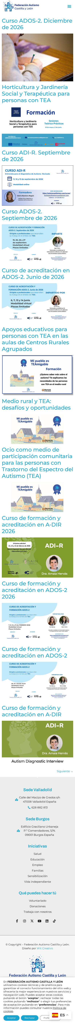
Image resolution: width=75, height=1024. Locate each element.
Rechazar (30, 1018)
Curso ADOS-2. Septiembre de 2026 (29, 214)
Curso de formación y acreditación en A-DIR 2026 (32, 525)
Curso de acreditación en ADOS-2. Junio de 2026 (36, 273)
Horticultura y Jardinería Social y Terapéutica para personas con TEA (36, 94)
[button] (69, 6)
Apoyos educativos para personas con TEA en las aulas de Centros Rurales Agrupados (35, 339)
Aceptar (11, 1018)
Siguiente (65, 771)
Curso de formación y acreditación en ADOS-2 (34, 652)
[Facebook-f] (17, 921)
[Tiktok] (54, 921)
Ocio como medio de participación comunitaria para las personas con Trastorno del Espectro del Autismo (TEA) (37, 462)
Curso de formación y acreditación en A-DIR (32, 711)
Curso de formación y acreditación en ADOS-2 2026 (34, 590)
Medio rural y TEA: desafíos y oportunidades (36, 404)
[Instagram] (24, 921)
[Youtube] (39, 921)
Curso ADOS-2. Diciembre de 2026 (37, 24)
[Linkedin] (47, 921)
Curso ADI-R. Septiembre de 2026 (36, 155)
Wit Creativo (45, 948)
